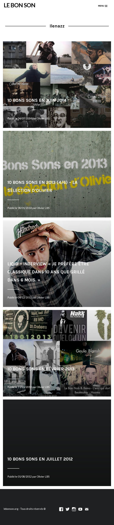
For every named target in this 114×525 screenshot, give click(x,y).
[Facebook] (61, 508)
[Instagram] (74, 508)
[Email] (86, 508)
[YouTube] (80, 508)
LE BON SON (19, 5)
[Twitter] (67, 508)
